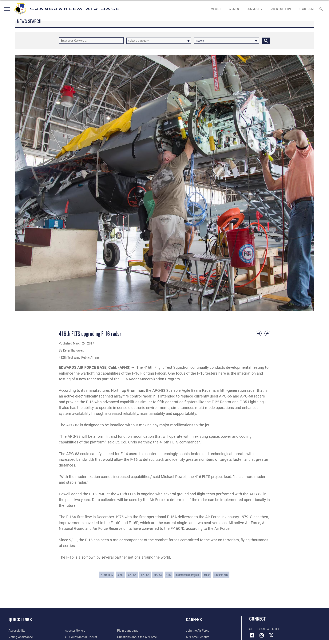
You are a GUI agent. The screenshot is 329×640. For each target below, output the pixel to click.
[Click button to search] (266, 41)
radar (207, 575)
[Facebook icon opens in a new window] (252, 635)
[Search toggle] (321, 9)
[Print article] (259, 333)
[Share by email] (267, 333)
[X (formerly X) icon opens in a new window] (271, 635)
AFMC (120, 575)
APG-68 (145, 575)
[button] (6, 9)
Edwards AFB (221, 575)
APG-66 (132, 575)
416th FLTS (107, 575)
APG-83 (158, 575)
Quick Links (20, 619)
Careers (194, 619)
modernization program (187, 575)
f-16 (168, 575)
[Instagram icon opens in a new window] (261, 635)
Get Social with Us (264, 629)
